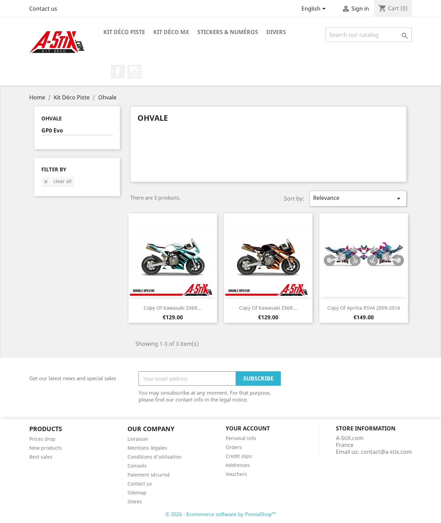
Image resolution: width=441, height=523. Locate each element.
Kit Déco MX (171, 32)
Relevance (358, 198)
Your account (248, 428)
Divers (276, 32)
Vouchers (236, 474)
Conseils (137, 465)
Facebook (118, 71)
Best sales (40, 456)
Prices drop (42, 439)
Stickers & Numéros (227, 32)
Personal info (241, 438)
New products (45, 448)
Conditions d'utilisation (154, 456)
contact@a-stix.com (386, 452)
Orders (234, 447)
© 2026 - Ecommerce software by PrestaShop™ (220, 514)
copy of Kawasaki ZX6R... (173, 308)
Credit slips (239, 456)
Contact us (43, 8)
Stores (134, 501)
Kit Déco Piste (124, 32)
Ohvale (51, 118)
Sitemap (136, 492)
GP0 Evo (52, 130)
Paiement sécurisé (148, 474)
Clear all (57, 181)
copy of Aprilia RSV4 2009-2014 (363, 308)
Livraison (137, 439)
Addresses (238, 465)
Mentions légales (147, 448)
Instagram (134, 71)
